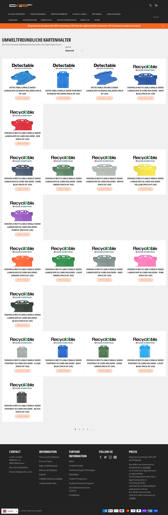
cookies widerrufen (47, 483)
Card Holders (114, 14)
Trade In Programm (78, 478)
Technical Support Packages (82, 470)
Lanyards (13, 20)
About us (85, 20)
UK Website (74, 495)
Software (97, 14)
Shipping (137, 460)
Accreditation (30, 20)
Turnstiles (46, 20)
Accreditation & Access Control (79, 489)
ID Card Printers (16, 14)
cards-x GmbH (20, 510)
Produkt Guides (76, 465)
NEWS (97, 20)
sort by (68, 47)
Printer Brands (38, 14)
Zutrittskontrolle (67, 20)
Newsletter (74, 474)
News (71, 461)
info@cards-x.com (23, 471)
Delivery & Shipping (48, 470)
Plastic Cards (80, 14)
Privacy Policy (45, 461)
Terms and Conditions (49, 457)
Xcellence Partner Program (81, 483)
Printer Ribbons (59, 14)
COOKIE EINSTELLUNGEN (50, 479)
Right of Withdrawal (48, 465)
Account (156, 17)
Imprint (42, 474)
